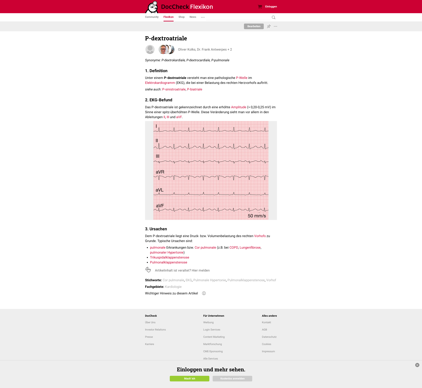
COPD (233, 247)
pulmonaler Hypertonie (166, 252)
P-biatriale (194, 89)
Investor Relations (155, 329)
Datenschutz (269, 336)
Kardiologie (173, 287)
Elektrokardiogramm (160, 83)
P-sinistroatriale (174, 89)
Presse (149, 336)
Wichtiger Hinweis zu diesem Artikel (171, 293)
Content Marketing (214, 336)
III (168, 117)
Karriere (149, 344)
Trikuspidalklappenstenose (169, 257)
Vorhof (271, 280)
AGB (264, 329)
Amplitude (238, 107)
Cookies (266, 344)
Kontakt (266, 322)
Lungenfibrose (250, 247)
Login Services (211, 329)
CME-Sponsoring (213, 351)
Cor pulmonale (205, 247)
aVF (179, 117)
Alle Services (210, 358)
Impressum (268, 351)
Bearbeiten (253, 26)
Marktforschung (212, 344)
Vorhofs (260, 236)
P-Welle (241, 78)
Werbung (208, 322)
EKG (189, 280)
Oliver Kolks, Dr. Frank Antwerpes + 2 (205, 49)
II (164, 117)
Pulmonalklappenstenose (168, 262)
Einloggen (271, 6)
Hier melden (201, 270)
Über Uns (150, 322)
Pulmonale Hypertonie (209, 280)
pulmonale (158, 247)
